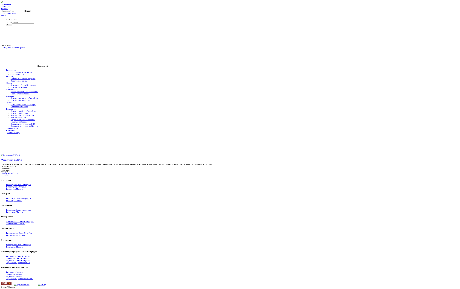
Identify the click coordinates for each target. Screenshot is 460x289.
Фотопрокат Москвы (19, 107)
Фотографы (10, 77)
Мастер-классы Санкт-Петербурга (24, 92)
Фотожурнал (6, 7)
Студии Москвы (17, 74)
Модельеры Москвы (19, 122)
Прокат (9, 102)
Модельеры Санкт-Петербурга (23, 120)
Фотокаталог (6, 4)
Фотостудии (11, 70)
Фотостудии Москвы (14, 189)
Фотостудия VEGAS (11, 160)
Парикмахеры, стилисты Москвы (24, 126)
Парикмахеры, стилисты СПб (23, 124)
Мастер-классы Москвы (20, 94)
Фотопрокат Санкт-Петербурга (23, 105)
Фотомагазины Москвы (20, 100)
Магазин (4, 9)
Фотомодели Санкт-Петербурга (23, 111)
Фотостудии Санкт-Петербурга (18, 185)
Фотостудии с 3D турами (16, 187)
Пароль (9, 22)
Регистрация (6, 48)
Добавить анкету (13, 133)
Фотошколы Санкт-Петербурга (23, 85)
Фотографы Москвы (19, 81)
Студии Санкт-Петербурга (21, 72)
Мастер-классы (12, 89)
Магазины (10, 96)
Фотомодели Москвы (19, 113)
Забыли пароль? (18, 48)
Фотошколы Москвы (19, 87)
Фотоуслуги (11, 109)
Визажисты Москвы (19, 118)
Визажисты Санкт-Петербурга (23, 115)
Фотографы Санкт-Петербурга (23, 79)
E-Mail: (9, 20)
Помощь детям (12, 128)
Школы (9, 83)
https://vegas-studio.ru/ (9, 173)
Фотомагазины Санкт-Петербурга (24, 98)
